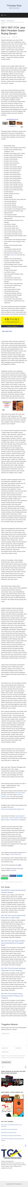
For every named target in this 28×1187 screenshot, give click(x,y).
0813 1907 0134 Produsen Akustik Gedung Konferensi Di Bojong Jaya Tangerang (12, 996)
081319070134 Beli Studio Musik (9, 1129)
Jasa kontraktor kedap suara (18, 818)
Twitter (20, 875)
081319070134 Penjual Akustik (8, 1132)
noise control (13, 255)
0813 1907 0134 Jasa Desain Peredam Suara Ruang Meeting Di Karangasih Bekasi (13, 943)
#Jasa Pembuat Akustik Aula (13, 882)
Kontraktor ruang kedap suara (12, 819)
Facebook (13, 875)
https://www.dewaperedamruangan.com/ (12, 809)
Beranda (3, 20)
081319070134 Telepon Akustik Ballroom (11, 1135)
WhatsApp (5, 878)
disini (19, 865)
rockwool (17, 442)
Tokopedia (13, 870)
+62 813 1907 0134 (15, 854)
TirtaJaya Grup (14, 5)
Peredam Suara (10, 20)
